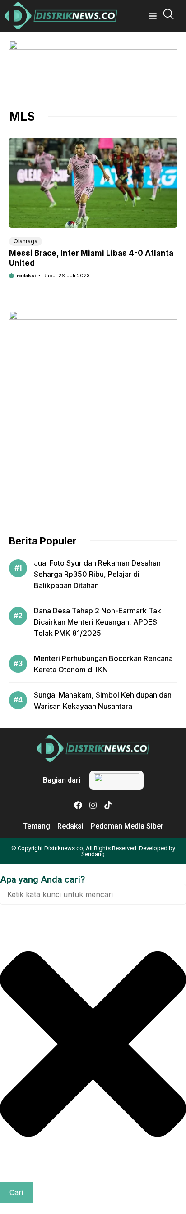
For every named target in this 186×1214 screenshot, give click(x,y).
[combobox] (93, 894)
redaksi (26, 275)
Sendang (93, 854)
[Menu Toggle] (152, 15)
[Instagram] (93, 805)
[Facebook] (78, 805)
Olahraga (25, 241)
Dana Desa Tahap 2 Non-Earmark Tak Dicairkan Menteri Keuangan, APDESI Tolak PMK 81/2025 (97, 622)
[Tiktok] (108, 805)
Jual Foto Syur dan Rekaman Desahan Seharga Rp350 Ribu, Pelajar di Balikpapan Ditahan (97, 574)
